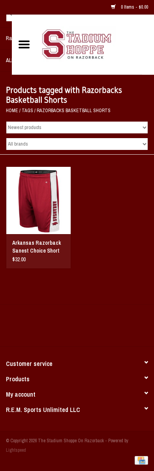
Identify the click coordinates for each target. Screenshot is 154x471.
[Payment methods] (140, 460)
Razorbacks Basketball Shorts (74, 110)
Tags (27, 110)
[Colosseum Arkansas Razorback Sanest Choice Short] (38, 200)
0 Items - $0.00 (134, 7)
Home (12, 110)
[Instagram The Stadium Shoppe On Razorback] (104, 328)
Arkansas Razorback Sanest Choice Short (36, 246)
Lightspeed (16, 450)
